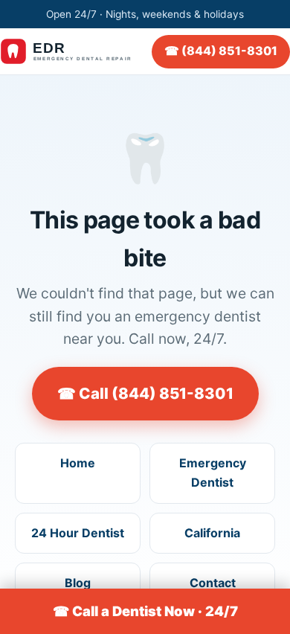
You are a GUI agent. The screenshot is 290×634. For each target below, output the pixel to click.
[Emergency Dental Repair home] (74, 51)
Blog (78, 582)
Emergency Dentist (212, 472)
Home (77, 462)
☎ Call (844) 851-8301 (145, 393)
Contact (213, 582)
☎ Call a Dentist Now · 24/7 (145, 611)
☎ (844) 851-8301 (220, 50)
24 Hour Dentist (77, 532)
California (212, 532)
